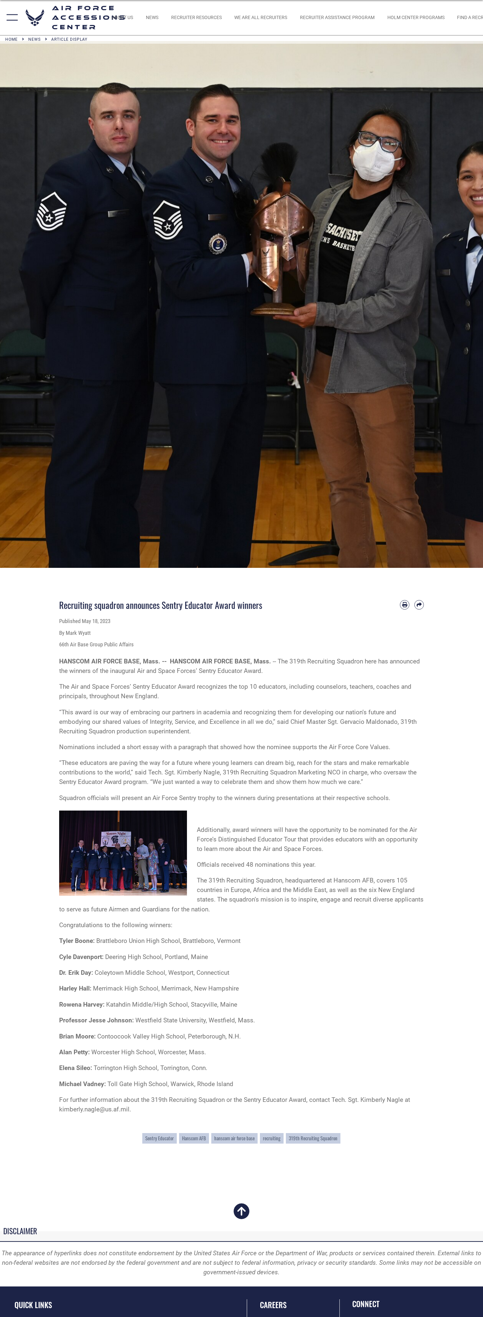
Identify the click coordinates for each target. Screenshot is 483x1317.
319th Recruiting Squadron (313, 1138)
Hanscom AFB (194, 1138)
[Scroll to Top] (241, 1215)
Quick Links (33, 1304)
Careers (273, 1304)
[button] (10, 17)
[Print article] (404, 605)
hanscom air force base (234, 1138)
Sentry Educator (159, 1138)
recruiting (272, 1138)
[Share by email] (419, 605)
